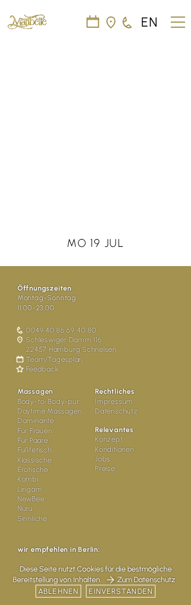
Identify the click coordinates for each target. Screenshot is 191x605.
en (150, 22)
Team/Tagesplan (54, 359)
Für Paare (33, 440)
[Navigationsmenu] (176, 18)
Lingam (30, 489)
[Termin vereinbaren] (128, 22)
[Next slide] (176, 118)
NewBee (31, 499)
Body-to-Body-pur (49, 401)
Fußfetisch (35, 450)
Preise (105, 469)
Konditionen (114, 449)
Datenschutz (116, 411)
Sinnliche (32, 519)
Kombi (28, 479)
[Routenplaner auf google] (111, 22)
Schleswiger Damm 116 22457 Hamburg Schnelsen (71, 344)
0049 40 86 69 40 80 (61, 330)
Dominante (36, 421)
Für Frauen (35, 431)
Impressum (114, 401)
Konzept (109, 439)
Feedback (42, 369)
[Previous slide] (15, 118)
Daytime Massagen (50, 411)
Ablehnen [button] (58, 591)
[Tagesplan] (93, 22)
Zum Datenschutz (146, 579)
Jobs (102, 459)
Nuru (25, 508)
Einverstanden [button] (121, 591)
